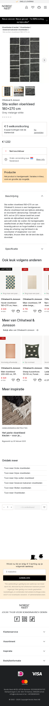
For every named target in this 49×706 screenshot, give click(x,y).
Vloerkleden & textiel (10, 27)
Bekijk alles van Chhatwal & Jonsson (18, 330)
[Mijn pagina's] (26, 7)
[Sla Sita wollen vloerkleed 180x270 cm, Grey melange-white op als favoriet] (44, 507)
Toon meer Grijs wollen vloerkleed (19, 478)
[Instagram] (24, 619)
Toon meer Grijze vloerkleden (17, 473)
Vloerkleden (25, 27)
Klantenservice (10, 631)
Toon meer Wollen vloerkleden (17, 488)
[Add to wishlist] (13, 311)
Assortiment (9, 641)
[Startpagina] (7, 7)
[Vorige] (4, 60)
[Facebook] (17, 619)
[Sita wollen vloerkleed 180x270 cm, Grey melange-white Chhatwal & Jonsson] (24, 59)
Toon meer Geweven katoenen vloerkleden (23, 483)
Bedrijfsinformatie (12, 660)
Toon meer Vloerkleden (14, 493)
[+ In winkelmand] (18, 310)
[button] (6, 117)
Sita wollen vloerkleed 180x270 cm (16, 32)
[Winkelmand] (39, 7)
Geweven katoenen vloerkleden (15, 30)
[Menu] (45, 7)
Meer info (40, 159)
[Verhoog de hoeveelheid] (11, 507)
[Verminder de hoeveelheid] (4, 507)
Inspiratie (7, 651)
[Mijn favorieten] (33, 7)
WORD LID (35, 2)
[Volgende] (44, 60)
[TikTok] (32, 619)
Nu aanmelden (39, 131)
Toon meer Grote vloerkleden (17, 468)
